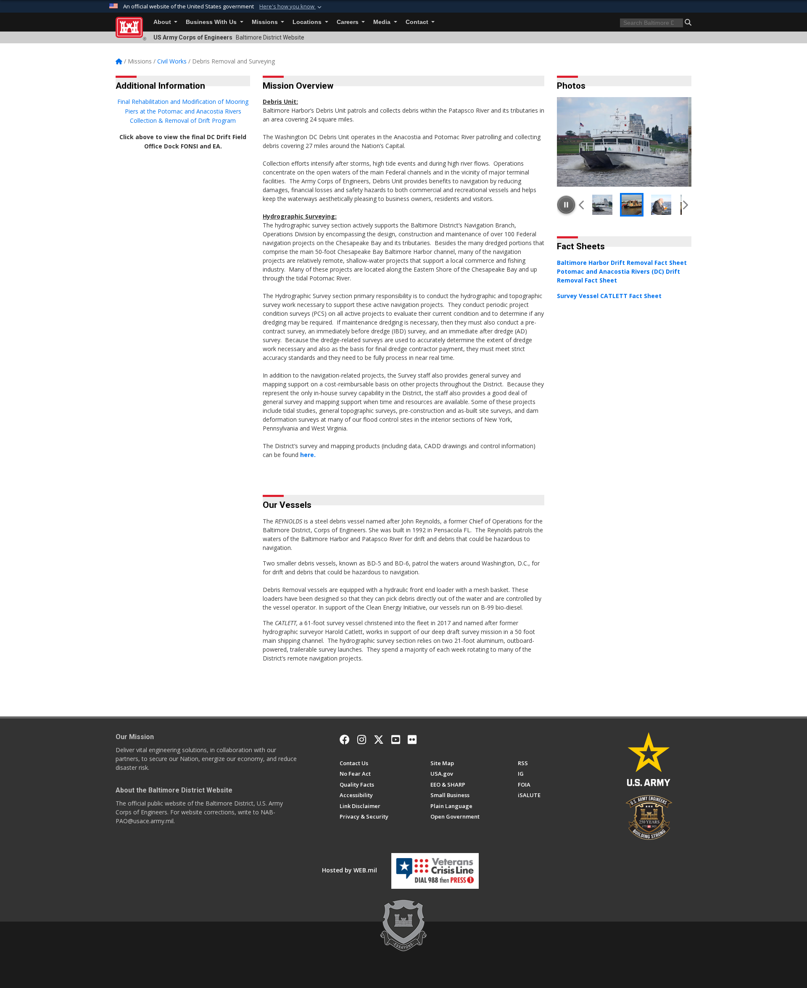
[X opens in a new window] (379, 739)
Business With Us (212, 22)
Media (382, 22)
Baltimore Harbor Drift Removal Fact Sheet (622, 263)
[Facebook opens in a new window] (345, 739)
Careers (348, 22)
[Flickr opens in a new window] (412, 739)
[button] (291, 7)
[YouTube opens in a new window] (395, 739)
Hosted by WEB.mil (349, 870)
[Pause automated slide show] (566, 204)
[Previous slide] (582, 204)
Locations (308, 22)
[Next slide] (685, 204)
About (163, 22)
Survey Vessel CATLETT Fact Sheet (609, 296)
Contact (418, 22)
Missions (266, 22)
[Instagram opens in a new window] (361, 739)
